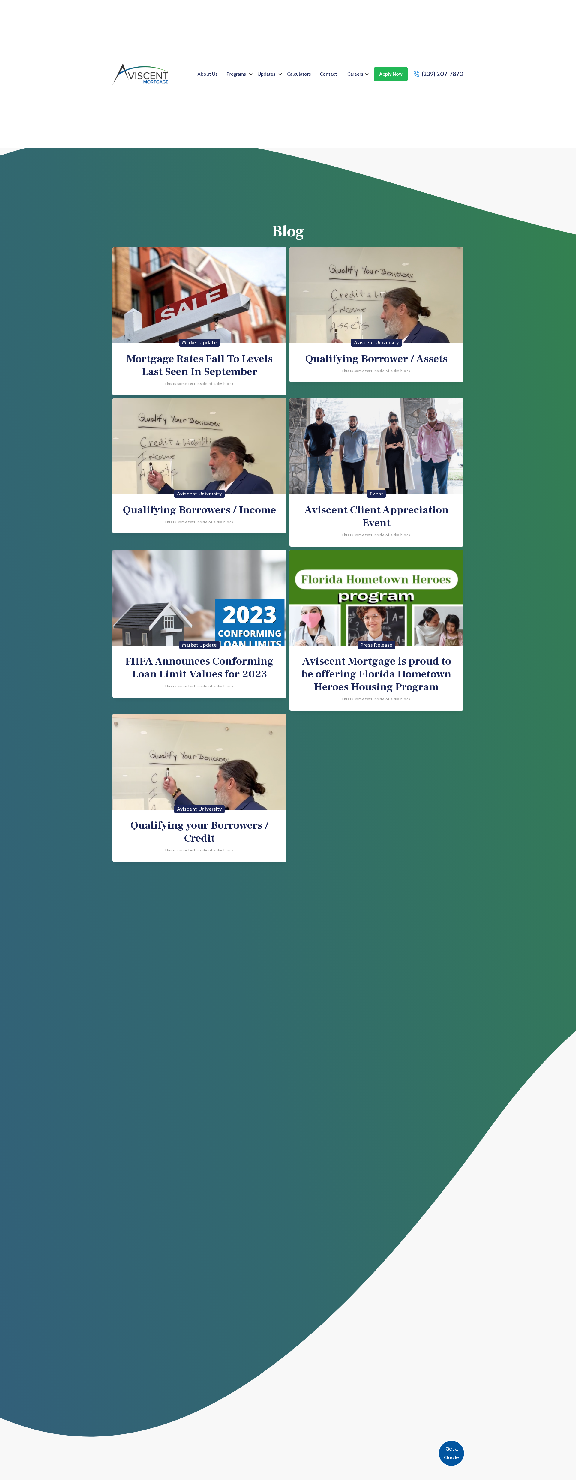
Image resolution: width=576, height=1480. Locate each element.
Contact (328, 74)
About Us (207, 74)
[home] (140, 74)
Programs (236, 74)
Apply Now (391, 74)
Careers (355, 74)
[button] (240, 74)
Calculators (299, 74)
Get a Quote (451, 1453)
